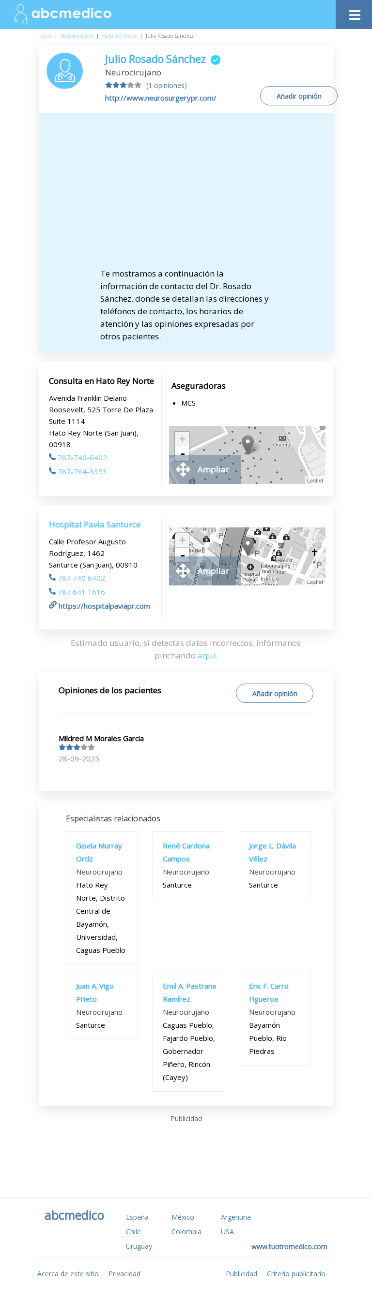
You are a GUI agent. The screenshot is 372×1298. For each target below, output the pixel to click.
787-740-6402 (82, 457)
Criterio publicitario (296, 1273)
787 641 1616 (81, 592)
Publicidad (241, 1273)
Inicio (45, 35)
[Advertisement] (194, 195)
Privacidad (124, 1273)
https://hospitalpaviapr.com (104, 606)
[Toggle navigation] (353, 12)
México (182, 1217)
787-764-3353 (82, 471)
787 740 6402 (81, 578)
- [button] (182, 453)
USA (227, 1231)
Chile (133, 1231)
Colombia (186, 1231)
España (137, 1217)
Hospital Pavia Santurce (94, 524)
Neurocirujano (77, 35)
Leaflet (315, 480)
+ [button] (182, 439)
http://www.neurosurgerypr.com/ (161, 97)
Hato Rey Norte (119, 35)
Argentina (236, 1217)
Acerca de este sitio (68, 1273)
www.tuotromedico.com (289, 1246)
